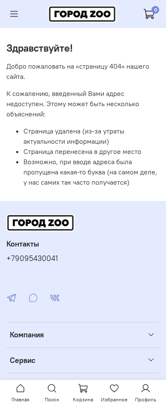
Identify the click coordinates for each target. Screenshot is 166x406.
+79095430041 (32, 258)
